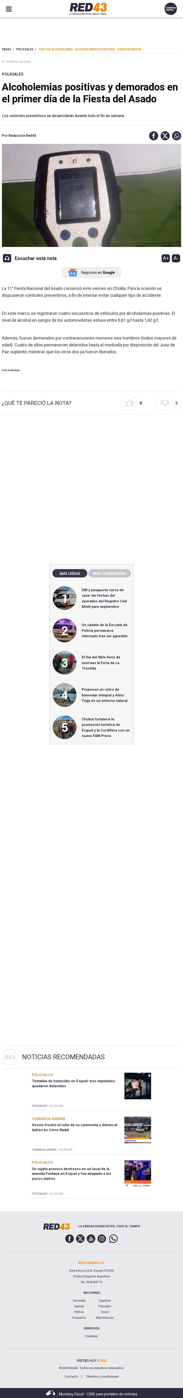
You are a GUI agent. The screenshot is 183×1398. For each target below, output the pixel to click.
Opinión (79, 1306)
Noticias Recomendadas (63, 1057)
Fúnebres (92, 1336)
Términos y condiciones (102, 1376)
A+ (166, 258)
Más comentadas (109, 573)
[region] (91, 458)
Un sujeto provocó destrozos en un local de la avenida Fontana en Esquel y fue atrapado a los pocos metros (71, 1174)
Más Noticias (105, 1317)
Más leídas (70, 573)
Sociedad (79, 1300)
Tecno (105, 1312)
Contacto (71, 1376)
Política (79, 1312)
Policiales (12, 74)
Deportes (105, 1300)
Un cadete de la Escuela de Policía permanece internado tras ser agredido (105, 630)
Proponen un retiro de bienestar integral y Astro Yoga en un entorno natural (104, 695)
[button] (152, 135)
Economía (79, 1317)
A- (175, 258)
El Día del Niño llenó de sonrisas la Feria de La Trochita (101, 663)
